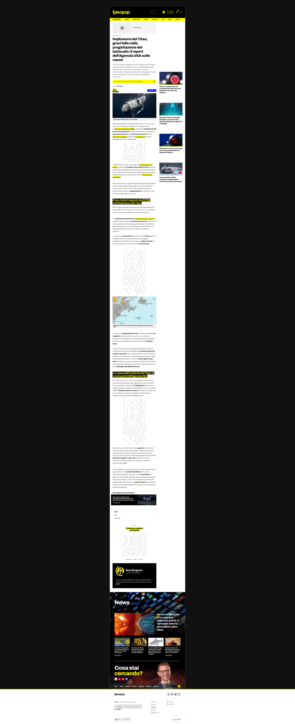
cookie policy (154, 704)
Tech (163, 19)
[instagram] (172, 694)
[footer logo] (128, 694)
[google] (127, 719)
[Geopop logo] (121, 12)
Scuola (134, 686)
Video (121, 686)
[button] (180, 12)
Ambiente (148, 686)
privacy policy (154, 701)
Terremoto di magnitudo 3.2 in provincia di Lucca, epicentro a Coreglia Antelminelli (121, 650)
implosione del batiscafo (124, 129)
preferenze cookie (155, 712)
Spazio (170, 19)
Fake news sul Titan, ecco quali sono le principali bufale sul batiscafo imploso (170, 150)
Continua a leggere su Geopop (134, 529)
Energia (146, 19)
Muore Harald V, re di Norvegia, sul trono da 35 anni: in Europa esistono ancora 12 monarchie (172, 650)
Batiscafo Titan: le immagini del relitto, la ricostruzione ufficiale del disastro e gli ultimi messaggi (170, 120)
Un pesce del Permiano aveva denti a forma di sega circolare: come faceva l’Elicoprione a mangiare (155, 651)
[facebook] (179, 694)
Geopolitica (155, 19)
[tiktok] (168, 694)
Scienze (127, 19)
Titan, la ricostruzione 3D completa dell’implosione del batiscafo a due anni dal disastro (170, 89)
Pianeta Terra (136, 19)
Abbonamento (116, 19)
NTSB (115, 515)
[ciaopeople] (176, 719)
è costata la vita (140, 137)
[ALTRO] (118, 584)
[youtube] (175, 694)
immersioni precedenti (120, 137)
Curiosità (127, 686)
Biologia (141, 686)
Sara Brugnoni (134, 570)
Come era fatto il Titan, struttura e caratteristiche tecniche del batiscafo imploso (170, 179)
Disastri (155, 686)
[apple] (118, 719)
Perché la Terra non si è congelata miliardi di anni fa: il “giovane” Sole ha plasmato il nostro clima (168, 622)
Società (178, 19)
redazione (153, 710)
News (116, 686)
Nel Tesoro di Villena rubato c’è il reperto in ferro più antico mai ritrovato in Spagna (137, 650)
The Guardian (117, 518)
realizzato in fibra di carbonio (145, 219)
